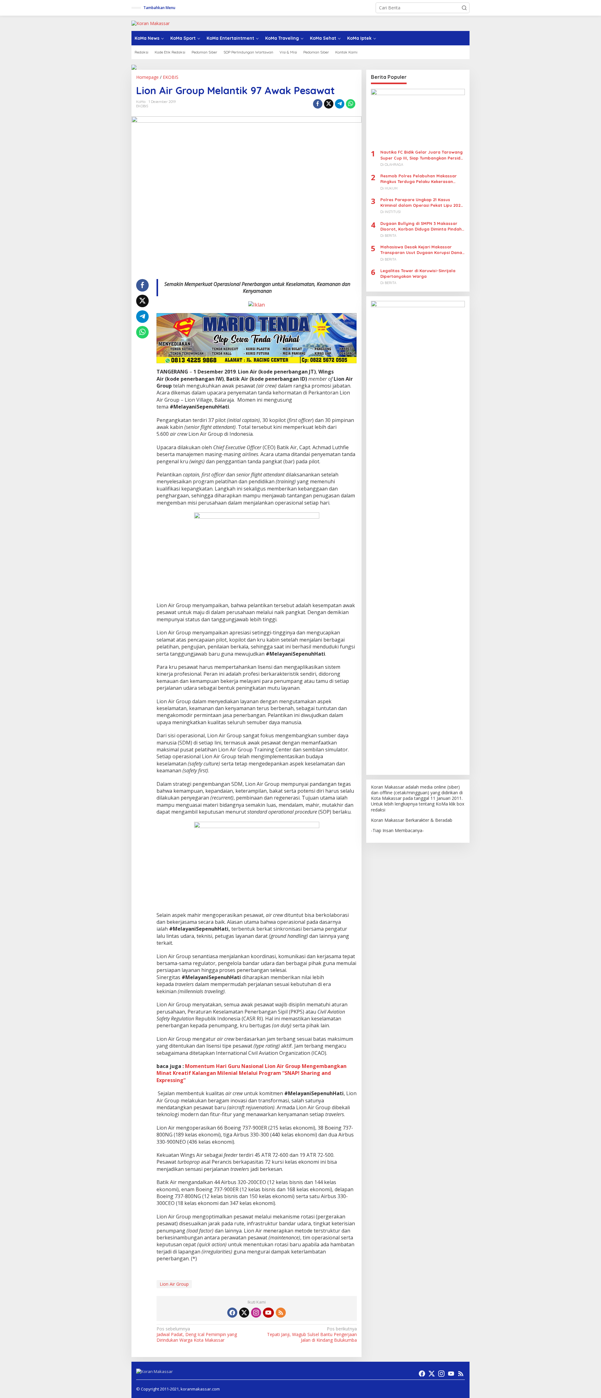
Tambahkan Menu (159, 7)
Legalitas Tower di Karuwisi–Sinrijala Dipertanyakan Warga (417, 273)
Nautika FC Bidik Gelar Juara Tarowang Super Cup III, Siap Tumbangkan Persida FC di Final (421, 155)
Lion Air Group (174, 1284)
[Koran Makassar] (150, 23)
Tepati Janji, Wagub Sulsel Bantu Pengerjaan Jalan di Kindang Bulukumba (312, 1334)
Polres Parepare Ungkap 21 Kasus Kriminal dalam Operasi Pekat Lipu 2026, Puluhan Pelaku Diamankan (422, 202)
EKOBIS (142, 106)
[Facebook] (232, 1313)
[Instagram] (256, 1313)
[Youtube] (268, 1313)
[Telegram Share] (339, 104)
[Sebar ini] (317, 104)
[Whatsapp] (350, 104)
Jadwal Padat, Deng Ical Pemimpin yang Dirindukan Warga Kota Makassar (197, 1334)
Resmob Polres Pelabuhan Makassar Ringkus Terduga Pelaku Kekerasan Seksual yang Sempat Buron (418, 178)
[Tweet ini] (328, 104)
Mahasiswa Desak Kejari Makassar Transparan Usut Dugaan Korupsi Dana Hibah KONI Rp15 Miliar (421, 249)
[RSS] (281, 1313)
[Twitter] (244, 1313)
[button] (464, 8)
